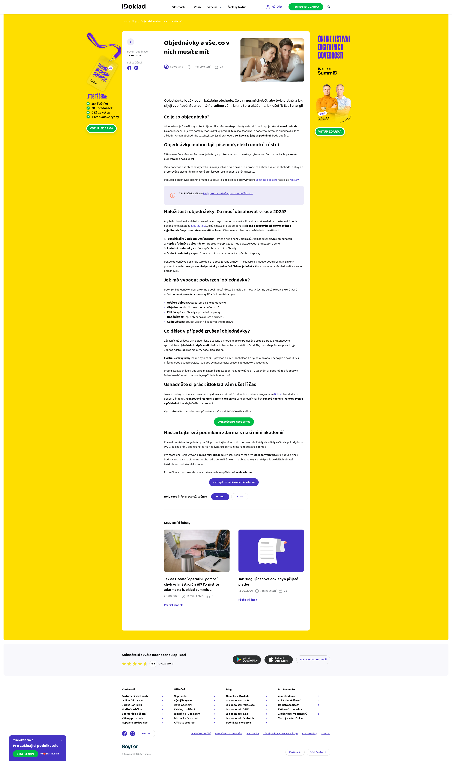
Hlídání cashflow (132, 709)
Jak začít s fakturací (186, 718)
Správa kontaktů (132, 705)
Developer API (183, 705)
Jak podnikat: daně (237, 700)
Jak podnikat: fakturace (240, 705)
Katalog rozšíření (184, 709)
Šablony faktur (237, 7)
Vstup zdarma (101, 128)
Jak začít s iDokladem (187, 714)
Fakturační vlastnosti (135, 696)
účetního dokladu (266, 180)
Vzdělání (212, 7)
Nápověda (180, 696)
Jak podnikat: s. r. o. (237, 714)
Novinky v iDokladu (237, 696)
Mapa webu (253, 734)
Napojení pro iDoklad (135, 723)
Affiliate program (184, 723)
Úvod (124, 21)
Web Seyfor (317, 752)
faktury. (294, 180)
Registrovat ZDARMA (306, 7)
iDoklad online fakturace (134, 7)
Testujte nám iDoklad (291, 718)
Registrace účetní (289, 705)
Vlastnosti (178, 7)
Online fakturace (132, 700)
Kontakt (146, 733)
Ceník (197, 7)
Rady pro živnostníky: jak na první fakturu (228, 193)
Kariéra (293, 752)
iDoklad (277, 394)
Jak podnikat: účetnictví (240, 718)
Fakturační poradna (290, 709)
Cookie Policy (309, 734)
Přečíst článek (173, 605)
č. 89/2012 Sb (198, 226)
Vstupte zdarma (25, 754)
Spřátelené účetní (289, 700)
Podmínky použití (201, 734)
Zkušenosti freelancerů (292, 714)
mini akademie (287, 696)
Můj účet (277, 7)
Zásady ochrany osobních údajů (280, 734)
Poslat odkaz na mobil (313, 659)
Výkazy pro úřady (132, 718)
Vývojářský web (183, 700)
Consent (326, 734)
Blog (134, 21)
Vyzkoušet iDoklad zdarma (234, 422)
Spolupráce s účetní (134, 714)
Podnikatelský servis (239, 723)
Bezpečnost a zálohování (228, 734)
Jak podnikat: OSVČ (237, 709)
